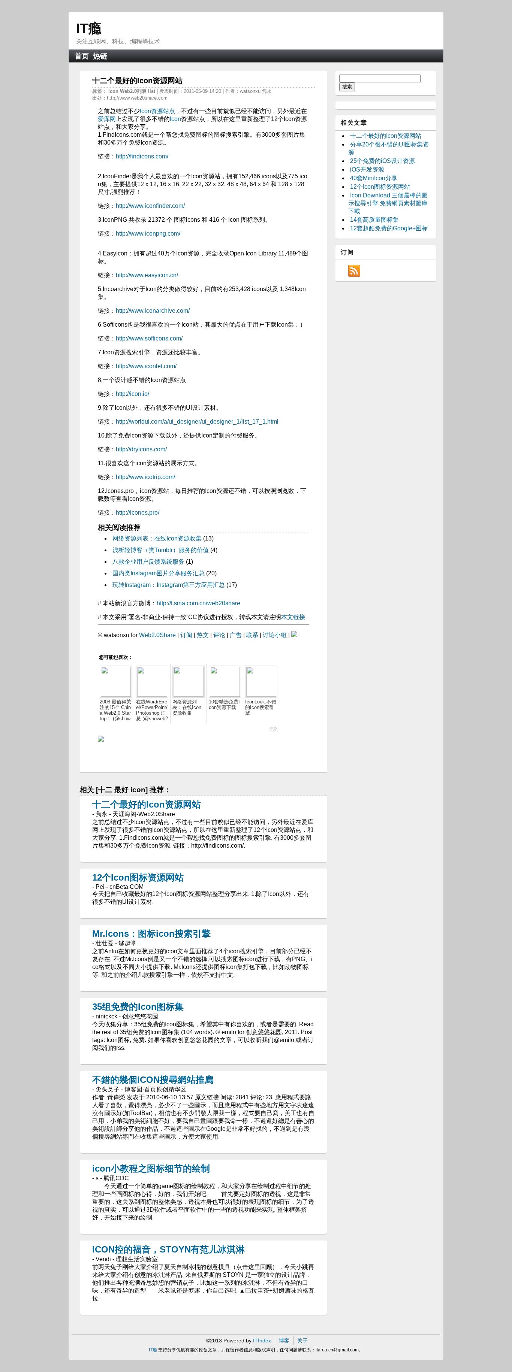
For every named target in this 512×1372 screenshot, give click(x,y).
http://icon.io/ (132, 394)
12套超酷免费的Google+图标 (389, 228)
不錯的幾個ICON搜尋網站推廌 (153, 1080)
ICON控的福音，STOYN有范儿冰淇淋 (168, 1249)
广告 (236, 635)
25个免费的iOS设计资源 (382, 161)
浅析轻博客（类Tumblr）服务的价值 (160, 550)
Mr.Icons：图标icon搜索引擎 (151, 934)
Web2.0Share (157, 635)
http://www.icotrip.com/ (145, 477)
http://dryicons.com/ (141, 449)
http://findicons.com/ (142, 156)
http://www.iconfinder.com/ (150, 206)
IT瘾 (89, 28)
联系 (252, 635)
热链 (100, 56)
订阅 (186, 635)
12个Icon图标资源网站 (138, 877)
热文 (203, 635)
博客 (284, 1341)
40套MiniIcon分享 (373, 178)
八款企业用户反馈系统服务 (148, 561)
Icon (175, 119)
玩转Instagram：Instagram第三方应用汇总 (168, 585)
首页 (82, 56)
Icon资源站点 (157, 111)
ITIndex (262, 1341)
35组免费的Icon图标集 (138, 1007)
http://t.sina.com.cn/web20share (198, 603)
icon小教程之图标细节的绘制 (151, 1168)
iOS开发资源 (367, 169)
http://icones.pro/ (137, 512)
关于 (302, 1341)
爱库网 (107, 119)
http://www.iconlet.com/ (146, 366)
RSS (354, 271)
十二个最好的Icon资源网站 (146, 804)
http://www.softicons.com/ (149, 338)
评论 (219, 635)
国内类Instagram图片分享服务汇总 (158, 573)
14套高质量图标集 (374, 219)
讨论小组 (275, 635)
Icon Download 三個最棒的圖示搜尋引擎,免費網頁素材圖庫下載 (388, 203)
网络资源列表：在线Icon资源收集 (157, 538)
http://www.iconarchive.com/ (153, 311)
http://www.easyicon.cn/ (147, 275)
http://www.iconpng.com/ (148, 233)
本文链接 (293, 617)
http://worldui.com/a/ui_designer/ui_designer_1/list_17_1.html (197, 421)
